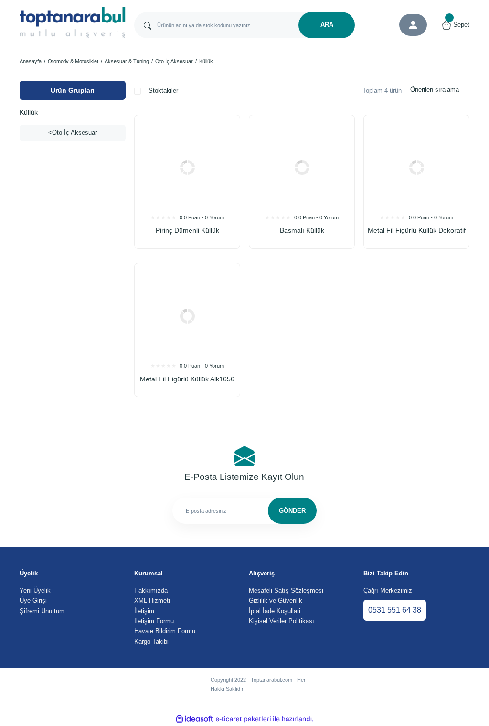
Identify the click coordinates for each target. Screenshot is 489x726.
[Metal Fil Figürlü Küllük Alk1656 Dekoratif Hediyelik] (187, 316)
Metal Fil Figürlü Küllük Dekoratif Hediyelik (417, 232)
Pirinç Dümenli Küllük (187, 230)
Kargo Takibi (151, 641)
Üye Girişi (33, 600)
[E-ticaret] (243, 719)
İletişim (144, 611)
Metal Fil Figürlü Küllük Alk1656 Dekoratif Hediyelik (187, 380)
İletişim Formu (154, 621)
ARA (326, 24)
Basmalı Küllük (302, 230)
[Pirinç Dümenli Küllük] (187, 168)
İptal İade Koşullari (274, 611)
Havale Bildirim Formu (164, 631)
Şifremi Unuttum (42, 611)
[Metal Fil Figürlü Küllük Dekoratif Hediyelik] (416, 168)
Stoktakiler (163, 90)
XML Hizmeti (152, 600)
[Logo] (73, 22)
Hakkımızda (151, 590)
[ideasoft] (194, 719)
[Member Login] (413, 25)
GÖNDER (292, 510)
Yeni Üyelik (35, 590)
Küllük (206, 61)
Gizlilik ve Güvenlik (275, 600)
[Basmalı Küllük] (302, 168)
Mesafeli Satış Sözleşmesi (286, 590)
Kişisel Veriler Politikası (281, 621)
